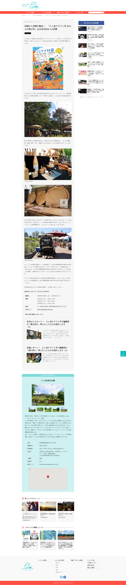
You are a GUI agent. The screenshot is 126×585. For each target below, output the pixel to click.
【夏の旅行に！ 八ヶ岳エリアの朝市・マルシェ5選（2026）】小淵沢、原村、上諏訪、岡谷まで (30, 545)
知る (57, 567)
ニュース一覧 (79, 12)
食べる (57, 562)
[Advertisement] (73, 5)
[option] (48, 395)
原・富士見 (34, 21)
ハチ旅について (91, 562)
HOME (23, 15)
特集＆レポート (59, 572)
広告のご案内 (90, 567)
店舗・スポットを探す (63, 12)
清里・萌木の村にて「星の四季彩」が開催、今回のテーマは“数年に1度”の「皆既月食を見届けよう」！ (95, 28)
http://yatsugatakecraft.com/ (45, 309)
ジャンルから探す (46, 12)
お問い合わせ (90, 565)
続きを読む (58, 337)
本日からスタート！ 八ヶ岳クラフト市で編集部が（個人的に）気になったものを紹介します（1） (48, 324)
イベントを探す (30, 12)
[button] (48, 477)
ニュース (29, 15)
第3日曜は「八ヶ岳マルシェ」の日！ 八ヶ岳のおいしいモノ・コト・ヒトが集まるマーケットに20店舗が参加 (48, 545)
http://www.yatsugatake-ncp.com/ (48, 464)
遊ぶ (57, 569)
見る (57, 565)
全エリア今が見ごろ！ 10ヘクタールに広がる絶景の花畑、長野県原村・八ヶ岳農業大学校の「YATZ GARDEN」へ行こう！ (65, 545)
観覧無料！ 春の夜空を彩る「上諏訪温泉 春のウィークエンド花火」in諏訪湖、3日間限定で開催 (95, 91)
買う (39, 21)
